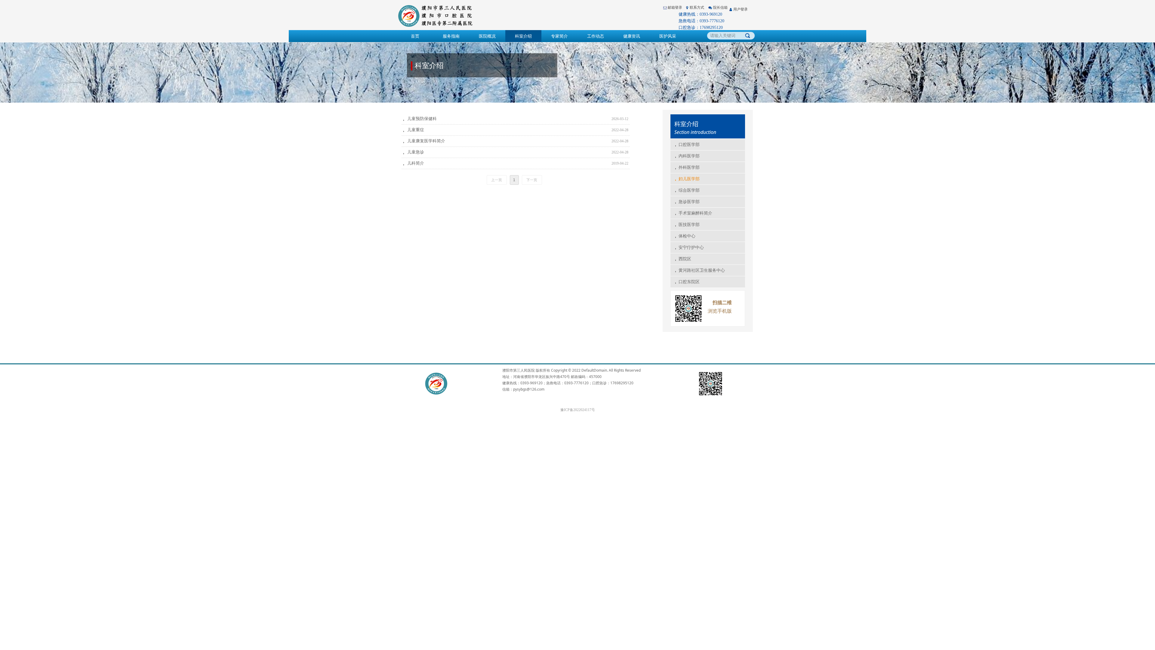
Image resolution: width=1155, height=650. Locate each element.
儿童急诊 (415, 152)
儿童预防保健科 (422, 118)
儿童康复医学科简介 (426, 141)
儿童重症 (415, 130)
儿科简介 (415, 163)
